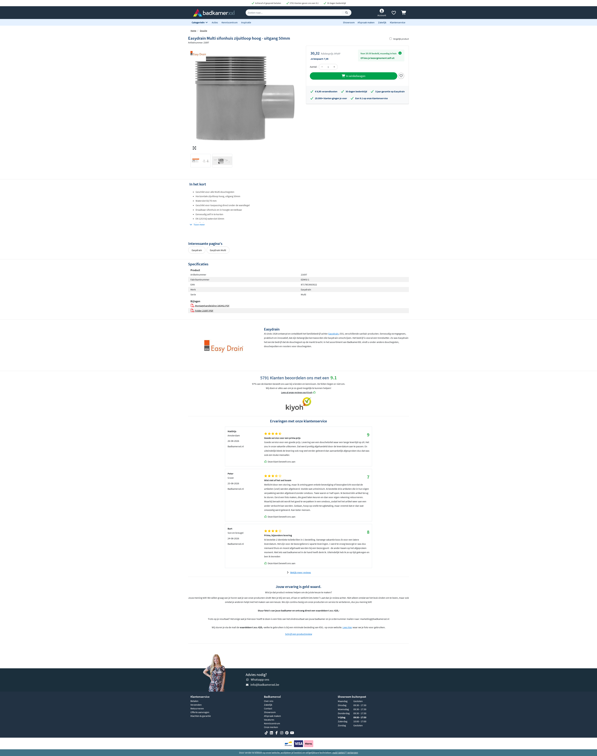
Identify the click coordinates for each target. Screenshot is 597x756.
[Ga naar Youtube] (292, 733)
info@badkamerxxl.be (264, 685)
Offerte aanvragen (199, 712)
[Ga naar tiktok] (266, 733)
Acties (215, 22)
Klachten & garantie (200, 715)
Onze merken (271, 727)
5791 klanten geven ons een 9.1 (304, 3)
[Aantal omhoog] (334, 67)
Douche (203, 30)
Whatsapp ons (260, 679)
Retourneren (197, 708)
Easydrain (197, 250)
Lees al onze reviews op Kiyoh (296, 392)
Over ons (268, 701)
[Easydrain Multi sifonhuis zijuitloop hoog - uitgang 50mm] (243, 98)
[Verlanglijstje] (393, 13)
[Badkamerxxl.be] (213, 12)
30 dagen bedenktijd (336, 3)
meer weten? (339, 752)
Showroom (349, 22)
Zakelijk (382, 22)
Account (381, 15)
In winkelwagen (355, 76)
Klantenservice (397, 22)
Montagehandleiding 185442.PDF (211, 305)
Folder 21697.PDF (203, 310)
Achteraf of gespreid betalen (268, 3)
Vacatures (269, 719)
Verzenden (196, 704)
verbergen (352, 752)
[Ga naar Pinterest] (287, 733)
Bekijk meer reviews (300, 572)
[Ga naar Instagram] (281, 733)
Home (193, 30)
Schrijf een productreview (298, 634)
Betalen (194, 701)
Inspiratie (246, 22)
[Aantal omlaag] (322, 67)
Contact (268, 708)
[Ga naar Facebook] (276, 733)
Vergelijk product (401, 38)
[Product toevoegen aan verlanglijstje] (401, 75)
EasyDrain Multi (218, 250)
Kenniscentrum (230, 22)
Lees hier (347, 627)
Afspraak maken (366, 22)
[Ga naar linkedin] (271, 733)
